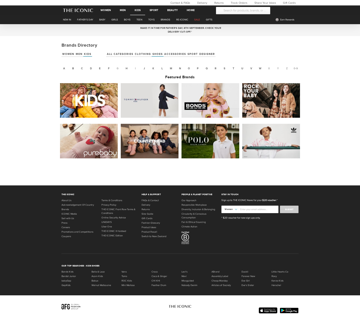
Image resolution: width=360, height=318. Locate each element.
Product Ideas (149, 227)
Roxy (274, 276)
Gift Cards (289, 2)
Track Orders (238, 2)
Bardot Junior (69, 276)
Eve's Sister (248, 285)
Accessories (175, 54)
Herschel (276, 285)
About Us (66, 200)
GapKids (66, 285)
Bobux (95, 280)
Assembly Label (220, 276)
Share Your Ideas (265, 2)
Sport (154, 10)
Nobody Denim (189, 285)
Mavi (184, 276)
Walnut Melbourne (101, 285)
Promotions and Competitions (77, 232)
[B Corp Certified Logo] (200, 238)
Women (105, 10)
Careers (66, 227)
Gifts (209, 19)
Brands (65, 209)
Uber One (106, 226)
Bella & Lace (98, 271)
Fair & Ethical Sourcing (194, 222)
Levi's (185, 271)
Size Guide (147, 214)
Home (191, 10)
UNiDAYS (106, 222)
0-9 (296, 68)
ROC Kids (127, 280)
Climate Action (189, 226)
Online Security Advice (113, 217)
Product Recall (149, 232)
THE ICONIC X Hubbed (113, 231)
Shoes (157, 54)
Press (65, 223)
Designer (207, 54)
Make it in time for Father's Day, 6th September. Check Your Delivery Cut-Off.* (180, 30)
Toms (124, 276)
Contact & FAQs (180, 2)
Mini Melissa (128, 285)
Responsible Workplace (194, 205)
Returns (218, 2)
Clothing (143, 54)
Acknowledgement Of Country (78, 205)
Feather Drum (159, 285)
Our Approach (189, 200)
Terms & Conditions (111, 200)
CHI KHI (156, 280)
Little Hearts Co (280, 271)
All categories (120, 54)
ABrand (215, 271)
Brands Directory (79, 45)
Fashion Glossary (151, 223)
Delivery (201, 2)
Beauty (172, 10)
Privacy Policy (108, 205)
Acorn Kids (97, 276)
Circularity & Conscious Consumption (194, 216)
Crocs (155, 271)
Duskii (245, 271)
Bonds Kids (68, 271)
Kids (138, 10)
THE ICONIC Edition (112, 235)
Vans (124, 271)
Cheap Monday (220, 280)
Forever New (248, 276)
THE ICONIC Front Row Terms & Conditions (118, 211)
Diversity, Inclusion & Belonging (198, 209)
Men (123, 10)
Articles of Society (221, 285)
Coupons (66, 236)
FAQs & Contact (150, 200)
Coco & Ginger (159, 276)
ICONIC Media (69, 214)
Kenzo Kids (278, 280)
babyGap (66, 280)
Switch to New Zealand (154, 236)
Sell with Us (68, 218)
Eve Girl (246, 280)
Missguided (188, 280)
